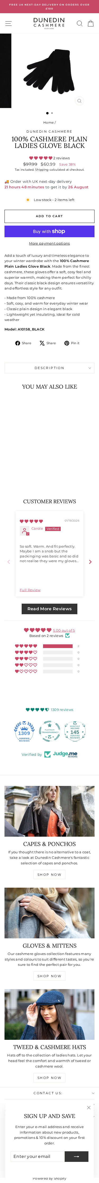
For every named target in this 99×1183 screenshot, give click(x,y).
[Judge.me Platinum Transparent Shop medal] (49, 731)
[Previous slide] (8, 562)
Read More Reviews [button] (49, 608)
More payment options (49, 243)
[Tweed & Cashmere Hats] (49, 1014)
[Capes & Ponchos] (49, 811)
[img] (31, 521)
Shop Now (49, 875)
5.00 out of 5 (64, 630)
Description (49, 368)
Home (48, 122)
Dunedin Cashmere (49, 131)
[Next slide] (90, 562)
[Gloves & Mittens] (49, 913)
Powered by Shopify (49, 1178)
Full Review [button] (30, 590)
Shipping (42, 169)
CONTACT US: (48, 1093)
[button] (41, 158)
